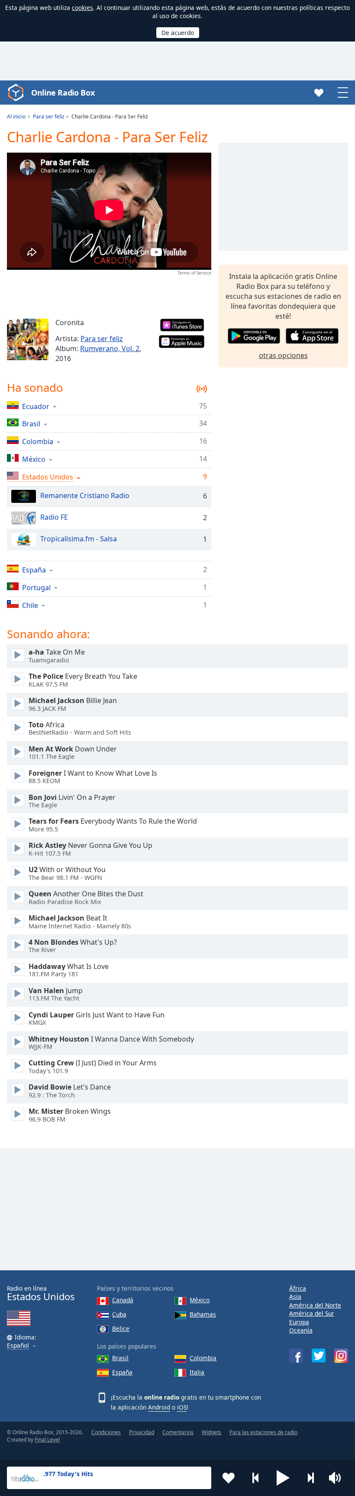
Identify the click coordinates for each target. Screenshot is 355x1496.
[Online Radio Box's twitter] (319, 1355)
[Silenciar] (337, 1477)
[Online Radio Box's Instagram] (341, 1356)
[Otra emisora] (310, 1477)
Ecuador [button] (35, 406)
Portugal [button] (36, 587)
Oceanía (301, 1330)
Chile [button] (30, 605)
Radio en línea (40, 1293)
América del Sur (311, 1313)
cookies (82, 7)
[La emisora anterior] (255, 1477)
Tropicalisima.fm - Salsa (78, 538)
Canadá (122, 1300)
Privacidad (141, 1432)
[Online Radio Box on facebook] (296, 1355)
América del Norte (315, 1305)
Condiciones (106, 1432)
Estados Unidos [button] (47, 477)
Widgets (211, 1432)
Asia (295, 1296)
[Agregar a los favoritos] (228, 1477)
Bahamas (203, 1314)
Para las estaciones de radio (263, 1432)
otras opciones (283, 355)
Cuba (119, 1314)
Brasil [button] (31, 423)
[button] (283, 1477)
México (200, 1300)
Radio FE (54, 517)
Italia (197, 1372)
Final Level (47, 1439)
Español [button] (18, 1345)
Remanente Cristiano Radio (84, 495)
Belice (120, 1328)
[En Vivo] (17, 655)
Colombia (203, 1358)
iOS (182, 1407)
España (122, 1372)
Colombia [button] (37, 441)
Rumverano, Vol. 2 (109, 348)
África (297, 1288)
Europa (299, 1322)
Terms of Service (194, 273)
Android (159, 1407)
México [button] (33, 459)
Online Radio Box (62, 92)
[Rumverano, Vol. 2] (27, 339)
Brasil (120, 1358)
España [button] (34, 569)
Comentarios (178, 1432)
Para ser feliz (102, 338)
